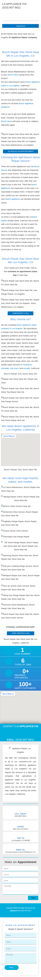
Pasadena (27, 365)
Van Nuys (14, 368)
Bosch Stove (13, 75)
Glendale (5, 368)
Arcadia (26, 368)
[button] (20, 20)
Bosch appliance (12, 199)
